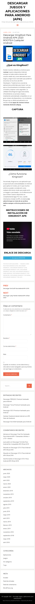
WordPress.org (8, 588)
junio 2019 (6, 511)
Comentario (7, 315)
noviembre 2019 (8, 494)
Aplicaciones (14, 264)
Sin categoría (7, 562)
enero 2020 (6, 487)
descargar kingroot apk (11, 269)
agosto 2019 (7, 504)
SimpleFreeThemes (15, 600)
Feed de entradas (8, 581)
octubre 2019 (7, 498)
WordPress (29, 600)
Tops (5, 565)
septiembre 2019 (8, 501)
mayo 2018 (6, 539)
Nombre (6, 338)
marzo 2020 (7, 484)
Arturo (17, 32)
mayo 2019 (6, 515)
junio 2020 (6, 473)
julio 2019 (6, 508)
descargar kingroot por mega (20, 275)
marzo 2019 (7, 522)
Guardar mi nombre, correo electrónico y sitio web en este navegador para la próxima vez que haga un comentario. (17, 367)
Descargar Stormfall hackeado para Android (17, 422)
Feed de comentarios (9, 584)
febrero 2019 (7, 525)
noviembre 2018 (8, 532)
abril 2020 (6, 480)
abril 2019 (6, 518)
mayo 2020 (6, 477)
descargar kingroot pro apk (12, 277)
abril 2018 (6, 542)
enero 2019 (6, 528)
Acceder (5, 578)
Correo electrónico (9, 346)
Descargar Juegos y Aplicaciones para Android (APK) (17, 11)
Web (4, 354)
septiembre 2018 (8, 535)
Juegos (5, 558)
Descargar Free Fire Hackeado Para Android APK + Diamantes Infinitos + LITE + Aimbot (16, 436)
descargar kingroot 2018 (18, 267)
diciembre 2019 (8, 491)
